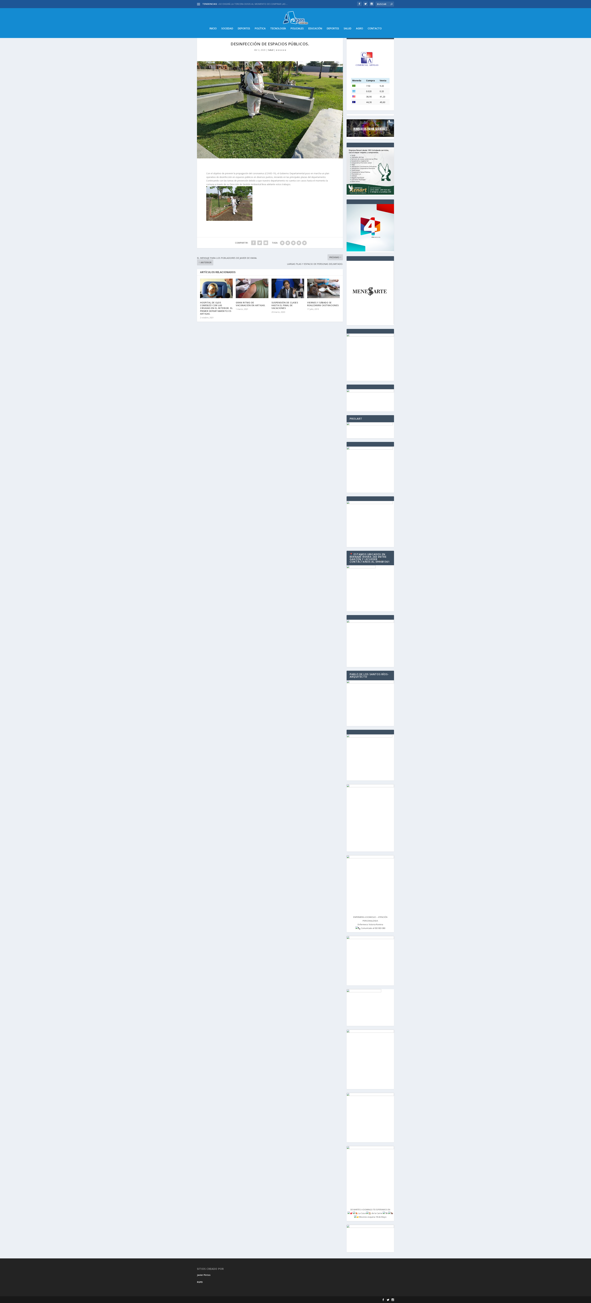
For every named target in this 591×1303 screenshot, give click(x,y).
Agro (359, 28)
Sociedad (227, 28)
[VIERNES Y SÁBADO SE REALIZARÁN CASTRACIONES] (323, 288)
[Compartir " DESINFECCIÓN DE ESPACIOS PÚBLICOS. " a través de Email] (266, 243)
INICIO (213, 28)
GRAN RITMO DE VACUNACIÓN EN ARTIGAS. (250, 304)
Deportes (244, 28)
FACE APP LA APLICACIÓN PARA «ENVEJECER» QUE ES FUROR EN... (252, 3)
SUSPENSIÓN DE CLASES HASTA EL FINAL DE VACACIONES (284, 305)
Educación (315, 28)
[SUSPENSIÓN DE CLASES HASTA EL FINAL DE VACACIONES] (287, 288)
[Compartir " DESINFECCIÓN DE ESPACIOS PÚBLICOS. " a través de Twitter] (260, 243)
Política (260, 28)
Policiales (297, 28)
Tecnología (278, 28)
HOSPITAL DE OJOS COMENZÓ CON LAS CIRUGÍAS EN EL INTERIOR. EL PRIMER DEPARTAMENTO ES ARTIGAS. (216, 308)
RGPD (200, 1282)
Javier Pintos (203, 1274)
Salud (347, 28)
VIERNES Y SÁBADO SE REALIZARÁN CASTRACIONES (323, 304)
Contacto (375, 28)
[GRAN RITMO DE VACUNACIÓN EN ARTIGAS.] (252, 288)
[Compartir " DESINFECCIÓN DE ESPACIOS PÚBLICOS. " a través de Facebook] (253, 243)
